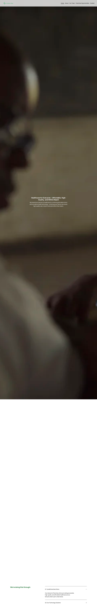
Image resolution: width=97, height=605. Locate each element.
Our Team (72, 3)
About (66, 3)
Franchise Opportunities (82, 3)
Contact (92, 3)
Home (62, 3)
